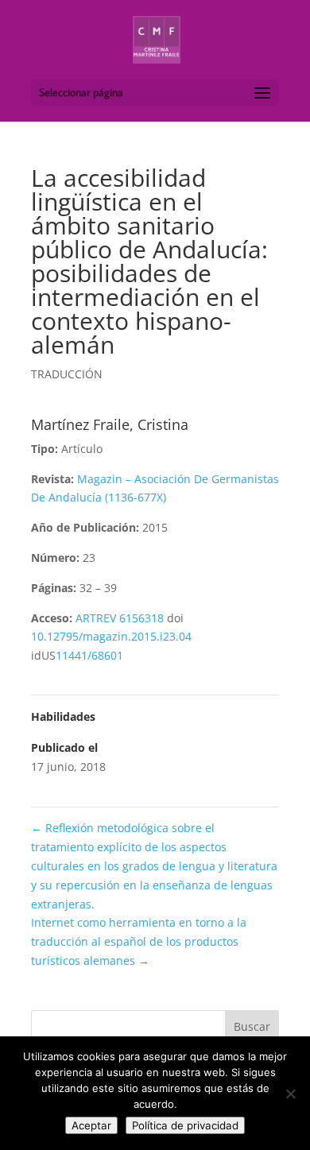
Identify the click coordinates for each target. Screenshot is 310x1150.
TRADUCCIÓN (67, 373)
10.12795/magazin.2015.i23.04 (111, 636)
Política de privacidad (185, 1125)
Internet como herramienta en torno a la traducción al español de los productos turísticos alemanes (138, 941)
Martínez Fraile (80, 424)
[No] (290, 1094)
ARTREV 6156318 (120, 617)
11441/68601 (89, 655)
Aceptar (91, 1125)
